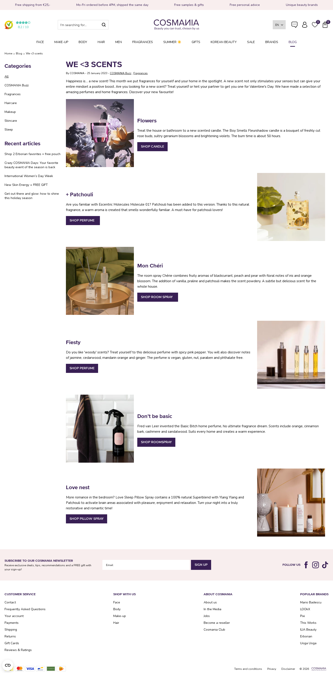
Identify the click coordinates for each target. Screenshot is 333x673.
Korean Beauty (224, 42)
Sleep (9, 129)
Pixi (302, 616)
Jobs (207, 616)
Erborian (306, 636)
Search (103, 24)
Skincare (11, 121)
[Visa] (30, 668)
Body (83, 42)
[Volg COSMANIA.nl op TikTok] (325, 564)
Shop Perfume (83, 220)
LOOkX (305, 609)
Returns (10, 636)
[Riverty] (51, 668)
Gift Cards (12, 643)
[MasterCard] (19, 668)
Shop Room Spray (157, 297)
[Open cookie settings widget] (7, 665)
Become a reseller (217, 623)
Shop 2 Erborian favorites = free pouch (32, 154)
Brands (271, 42)
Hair (101, 42)
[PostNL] (61, 668)
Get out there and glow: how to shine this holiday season (32, 196)
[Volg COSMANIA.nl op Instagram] (315, 565)
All (7, 76)
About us (210, 602)
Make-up (61, 42)
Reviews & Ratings (18, 650)
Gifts (196, 42)
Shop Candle (152, 146)
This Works (308, 623)
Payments (12, 623)
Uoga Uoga (308, 643)
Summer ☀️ (172, 42)
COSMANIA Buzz (17, 85)
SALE (251, 42)
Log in (304, 24)
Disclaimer (288, 669)
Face (40, 42)
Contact (10, 602)
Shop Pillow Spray (87, 519)
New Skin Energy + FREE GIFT (26, 185)
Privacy (271, 669)
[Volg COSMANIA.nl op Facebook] (306, 564)
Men (118, 42)
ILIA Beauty (308, 629)
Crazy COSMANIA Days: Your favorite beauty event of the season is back (31, 165)
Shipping (11, 629)
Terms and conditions (248, 669)
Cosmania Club (214, 629)
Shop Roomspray (156, 442)
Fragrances (142, 42)
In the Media (212, 609)
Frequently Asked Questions (294, 27)
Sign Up (201, 565)
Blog (293, 42)
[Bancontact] (40, 668)
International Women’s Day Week (29, 176)
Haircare (11, 103)
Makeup (10, 112)
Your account (14, 616)
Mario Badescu (310, 602)
